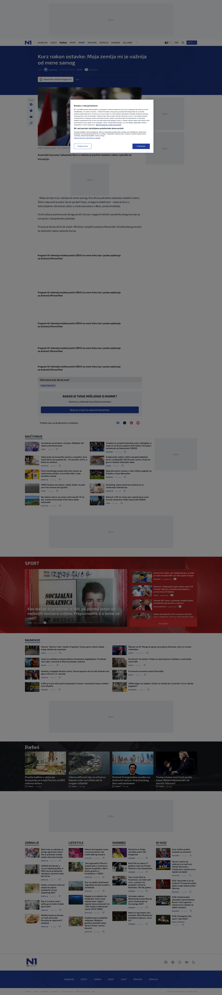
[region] (112, 126)
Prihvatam (141, 146)
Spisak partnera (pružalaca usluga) (87, 138)
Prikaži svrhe (82, 146)
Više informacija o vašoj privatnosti (108, 125)
